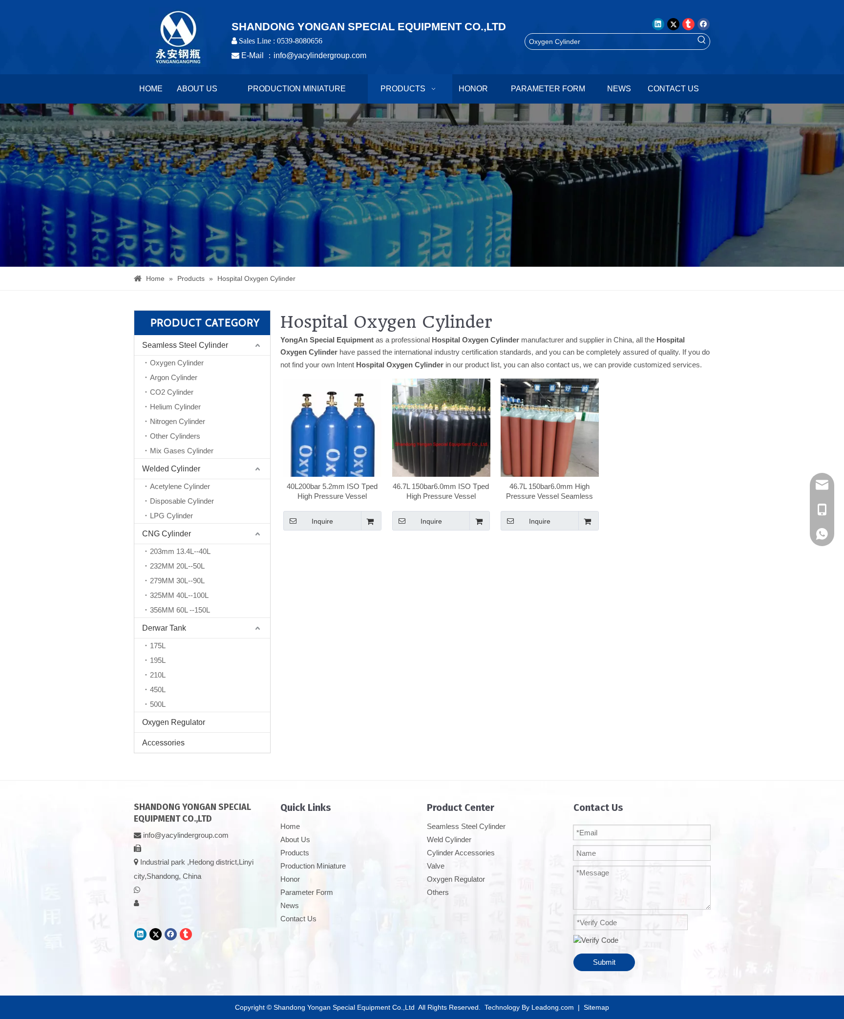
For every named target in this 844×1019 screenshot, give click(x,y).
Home (290, 826)
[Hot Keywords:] (702, 41)
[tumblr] (688, 24)
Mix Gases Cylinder (181, 450)
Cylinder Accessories (461, 853)
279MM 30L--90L (177, 580)
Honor (290, 879)
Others (438, 892)
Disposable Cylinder (182, 501)
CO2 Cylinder (171, 392)
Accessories (163, 743)
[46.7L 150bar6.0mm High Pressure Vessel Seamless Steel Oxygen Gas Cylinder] (550, 444)
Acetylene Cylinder (180, 486)
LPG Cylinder (171, 515)
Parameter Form (306, 892)
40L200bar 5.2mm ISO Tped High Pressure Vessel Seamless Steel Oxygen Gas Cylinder (332, 491)
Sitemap (596, 1007)
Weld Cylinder (449, 839)
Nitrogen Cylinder (177, 421)
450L (158, 689)
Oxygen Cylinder (177, 363)
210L (158, 675)
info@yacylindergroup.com (320, 55)
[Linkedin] (658, 24)
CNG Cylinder (166, 534)
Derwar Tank (164, 628)
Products (294, 853)
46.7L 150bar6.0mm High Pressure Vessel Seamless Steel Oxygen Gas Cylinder (549, 491)
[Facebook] (703, 24)
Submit (604, 962)
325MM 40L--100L (179, 595)
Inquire (322, 521)
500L (158, 704)
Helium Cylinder (175, 407)
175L (158, 645)
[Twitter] (673, 24)
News (289, 905)
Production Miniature (313, 866)
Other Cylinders (175, 436)
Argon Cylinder (173, 377)
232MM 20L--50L (177, 566)
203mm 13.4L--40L (180, 551)
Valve (435, 866)
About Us (295, 839)
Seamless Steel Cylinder (185, 345)
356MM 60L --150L (180, 610)
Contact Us (298, 918)
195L (158, 660)
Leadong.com (552, 1007)
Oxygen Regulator (173, 722)
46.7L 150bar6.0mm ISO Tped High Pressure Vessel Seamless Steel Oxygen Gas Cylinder (441, 491)
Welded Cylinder (171, 469)
